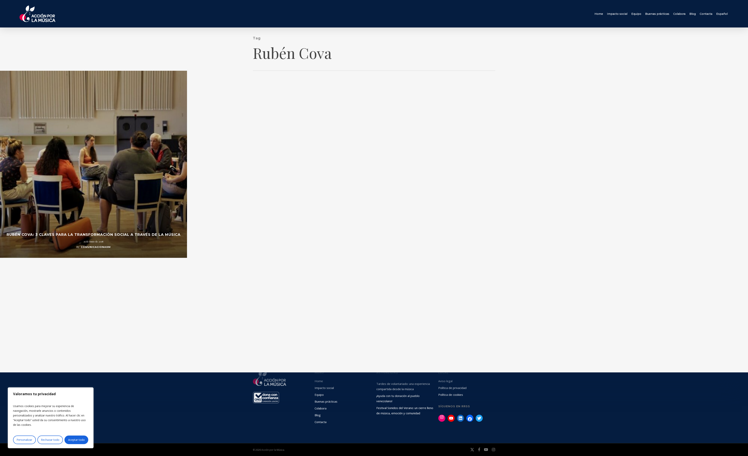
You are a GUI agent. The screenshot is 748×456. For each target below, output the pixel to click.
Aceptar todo (76, 440)
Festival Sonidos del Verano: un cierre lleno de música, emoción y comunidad (404, 410)
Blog (318, 415)
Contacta (320, 422)
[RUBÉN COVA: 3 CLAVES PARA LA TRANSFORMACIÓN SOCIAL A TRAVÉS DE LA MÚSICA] (93, 164)
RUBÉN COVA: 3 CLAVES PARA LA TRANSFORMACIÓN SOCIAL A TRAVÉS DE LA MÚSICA (94, 234)
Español (722, 14)
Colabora (320, 408)
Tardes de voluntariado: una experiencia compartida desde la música (403, 386)
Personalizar (24, 440)
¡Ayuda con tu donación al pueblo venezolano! (398, 398)
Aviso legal (445, 381)
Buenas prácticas (326, 401)
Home (319, 381)
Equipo (319, 395)
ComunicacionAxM (96, 247)
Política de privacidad (452, 388)
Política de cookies (450, 395)
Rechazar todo (50, 440)
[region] (51, 417)
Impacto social (324, 388)
